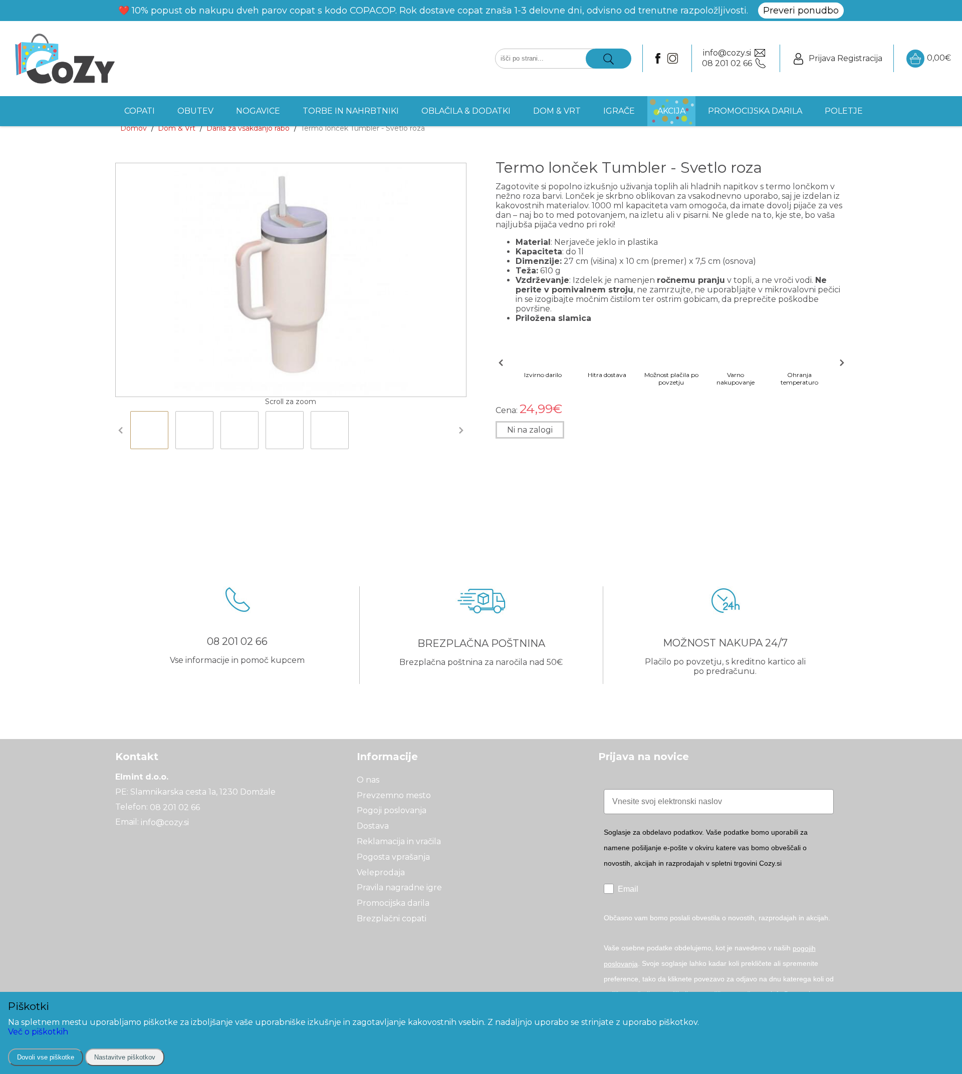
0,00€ (939, 58)
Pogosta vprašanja (393, 857)
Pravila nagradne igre (399, 887)
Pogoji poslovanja (391, 810)
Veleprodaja (381, 872)
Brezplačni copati (391, 918)
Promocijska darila (393, 903)
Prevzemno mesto (394, 795)
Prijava (822, 58)
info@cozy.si (165, 822)
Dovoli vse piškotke (45, 1057)
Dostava (373, 826)
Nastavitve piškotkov (124, 1057)
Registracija (859, 58)
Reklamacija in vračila (399, 841)
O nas (368, 780)
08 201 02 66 (175, 807)
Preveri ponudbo (801, 10)
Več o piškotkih (38, 1031)
